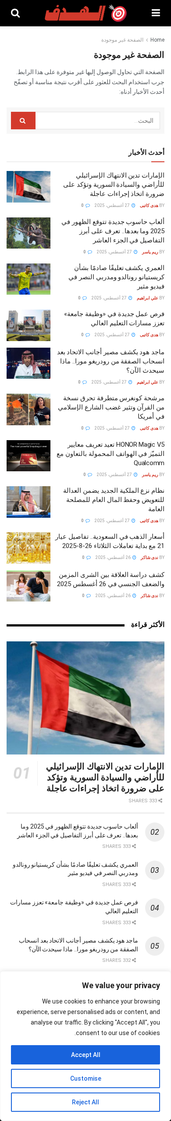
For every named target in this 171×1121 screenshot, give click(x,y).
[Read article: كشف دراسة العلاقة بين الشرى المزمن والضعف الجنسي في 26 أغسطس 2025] (28, 586)
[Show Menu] (156, 13)
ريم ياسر (150, 251)
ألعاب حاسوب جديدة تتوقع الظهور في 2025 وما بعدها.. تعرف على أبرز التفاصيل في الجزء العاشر (112, 231)
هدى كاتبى (149, 205)
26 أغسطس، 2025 (113, 557)
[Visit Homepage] (86, 13)
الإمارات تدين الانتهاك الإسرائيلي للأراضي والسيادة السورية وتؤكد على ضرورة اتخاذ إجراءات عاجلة (113, 184)
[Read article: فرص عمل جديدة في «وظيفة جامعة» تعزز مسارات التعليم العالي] (28, 325)
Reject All (85, 1102)
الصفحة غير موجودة (122, 40)
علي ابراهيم (147, 297)
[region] (85, 1046)
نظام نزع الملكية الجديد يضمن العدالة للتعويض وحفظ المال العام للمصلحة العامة (113, 500)
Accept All (85, 1054)
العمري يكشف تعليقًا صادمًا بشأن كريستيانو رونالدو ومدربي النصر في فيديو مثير (116, 277)
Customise (85, 1078)
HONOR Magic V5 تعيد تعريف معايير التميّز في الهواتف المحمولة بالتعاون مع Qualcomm (110, 454)
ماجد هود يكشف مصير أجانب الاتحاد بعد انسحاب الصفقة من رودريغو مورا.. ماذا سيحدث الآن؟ (110, 361)
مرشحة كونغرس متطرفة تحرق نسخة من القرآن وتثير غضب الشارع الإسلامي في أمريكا (111, 407)
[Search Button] (15, 13)
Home (157, 40)
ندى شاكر (149, 557)
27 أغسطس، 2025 (112, 205)
